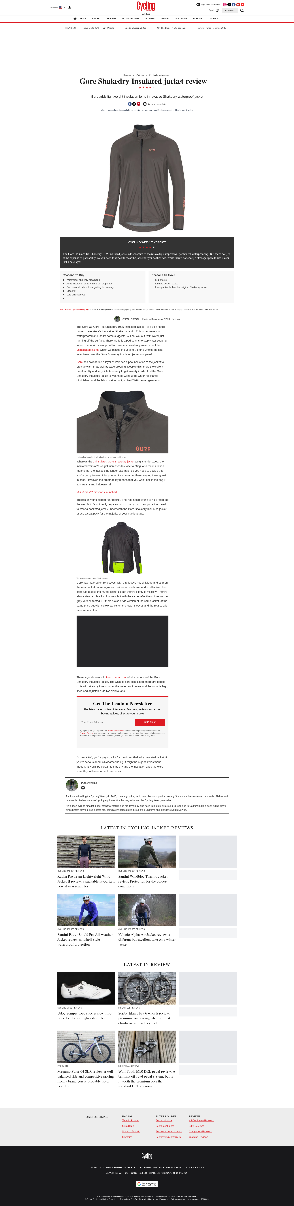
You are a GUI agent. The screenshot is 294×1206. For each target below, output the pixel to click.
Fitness (150, 18)
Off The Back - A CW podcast (171, 28)
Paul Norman (132, 319)
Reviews (111, 18)
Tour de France (130, 1120)
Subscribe (229, 10)
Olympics (127, 1137)
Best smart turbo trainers (169, 1131)
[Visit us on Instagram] (225, 4)
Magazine (181, 18)
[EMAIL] (83, 788)
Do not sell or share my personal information (159, 1173)
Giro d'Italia (128, 1126)
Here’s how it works (184, 110)
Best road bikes (164, 1120)
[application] (122, 641)
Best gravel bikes (165, 1126)
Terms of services (116, 730)
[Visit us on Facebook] (234, 4)
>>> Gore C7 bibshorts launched (97, 492)
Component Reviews (200, 1131)
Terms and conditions (150, 1167)
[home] (75, 19)
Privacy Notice (86, 733)
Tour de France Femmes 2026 (211, 28)
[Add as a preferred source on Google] (147, 1184)
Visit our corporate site (186, 1196)
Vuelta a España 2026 (135, 28)
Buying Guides (130, 18)
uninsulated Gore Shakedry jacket (113, 461)
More (213, 18)
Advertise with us (117, 1173)
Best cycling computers (168, 1137)
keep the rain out (116, 677)
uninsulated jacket (88, 349)
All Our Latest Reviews (201, 1120)
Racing (96, 18)
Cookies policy (195, 1167)
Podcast (198, 18)
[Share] (130, 104)
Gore (80, 362)
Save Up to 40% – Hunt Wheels (98, 28)
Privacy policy (175, 1167)
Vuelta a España (131, 1131)
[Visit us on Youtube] (238, 4)
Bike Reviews (196, 1126)
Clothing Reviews (198, 1137)
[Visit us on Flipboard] (242, 4)
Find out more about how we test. (205, 309)
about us (95, 1167)
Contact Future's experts (119, 1167)
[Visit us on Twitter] (229, 4)
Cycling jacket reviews (159, 75)
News (83, 18)
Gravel (165, 18)
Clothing (140, 75)
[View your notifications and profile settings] (70, 8)
